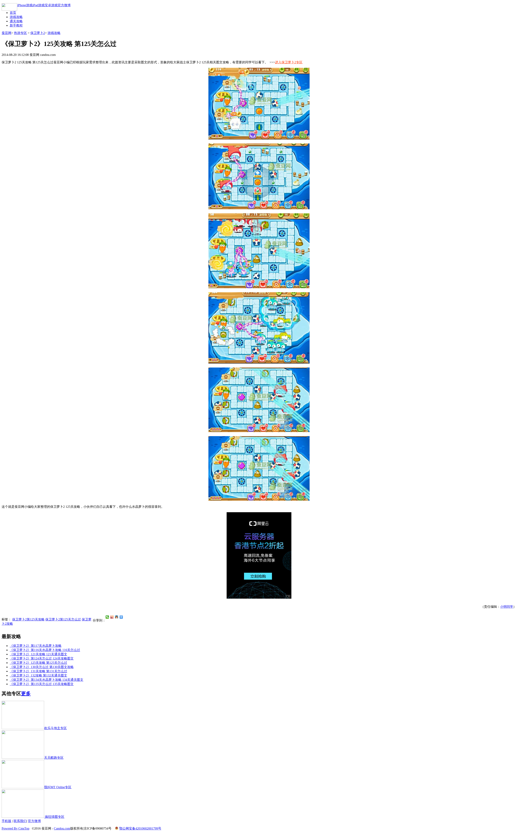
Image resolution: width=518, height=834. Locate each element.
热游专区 (20, 33)
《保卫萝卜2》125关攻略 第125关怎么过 (38, 662)
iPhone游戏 (25, 5)
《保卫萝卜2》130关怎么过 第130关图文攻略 (42, 667)
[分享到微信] (107, 617)
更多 (26, 693)
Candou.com (62, 828)
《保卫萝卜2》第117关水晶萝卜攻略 (36, 645)
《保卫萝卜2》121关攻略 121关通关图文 (38, 654)
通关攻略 (16, 21)
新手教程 (16, 25)
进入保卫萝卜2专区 (289, 62)
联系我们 (20, 821)
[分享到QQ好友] (116, 617)
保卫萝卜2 (37, 33)
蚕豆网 (6, 33)
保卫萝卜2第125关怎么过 (63, 619)
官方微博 (64, 5)
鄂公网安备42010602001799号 (140, 828)
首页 (13, 12)
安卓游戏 (51, 5)
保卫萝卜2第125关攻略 (28, 619)
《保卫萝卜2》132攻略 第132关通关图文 (38, 675)
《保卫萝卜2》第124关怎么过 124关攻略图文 (42, 658)
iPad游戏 (39, 5)
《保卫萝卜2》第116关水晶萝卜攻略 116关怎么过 (45, 650)
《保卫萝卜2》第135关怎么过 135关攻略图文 (42, 684)
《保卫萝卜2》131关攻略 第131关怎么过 (38, 671)
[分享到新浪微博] (112, 617)
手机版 (6, 821)
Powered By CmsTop (15, 828)
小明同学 (506, 606)
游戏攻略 (16, 17)
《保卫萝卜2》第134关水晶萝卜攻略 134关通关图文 (46, 679)
